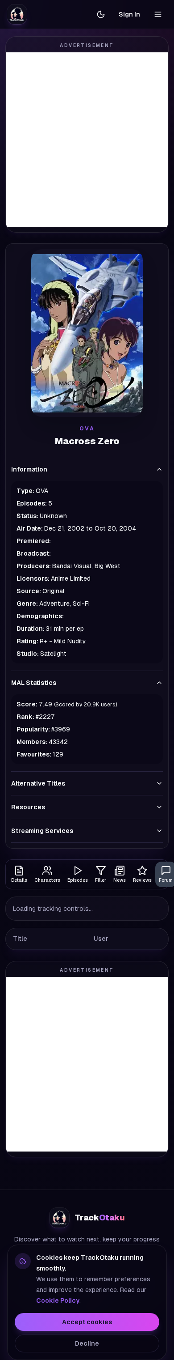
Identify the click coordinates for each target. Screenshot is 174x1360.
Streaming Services (42, 830)
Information (29, 469)
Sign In (129, 14)
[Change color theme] (101, 14)
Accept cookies (87, 1322)
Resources (28, 807)
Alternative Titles (38, 783)
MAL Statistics (33, 682)
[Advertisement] (87, 139)
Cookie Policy (57, 1300)
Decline (87, 1343)
